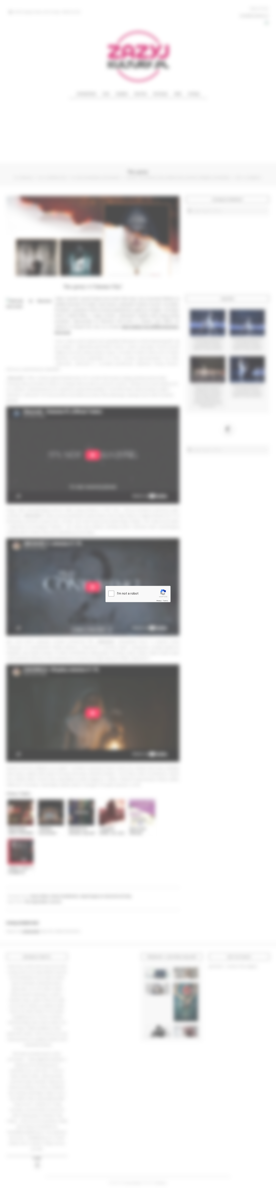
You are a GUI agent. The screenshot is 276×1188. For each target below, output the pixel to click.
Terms (165, 601)
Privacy (159, 601)
